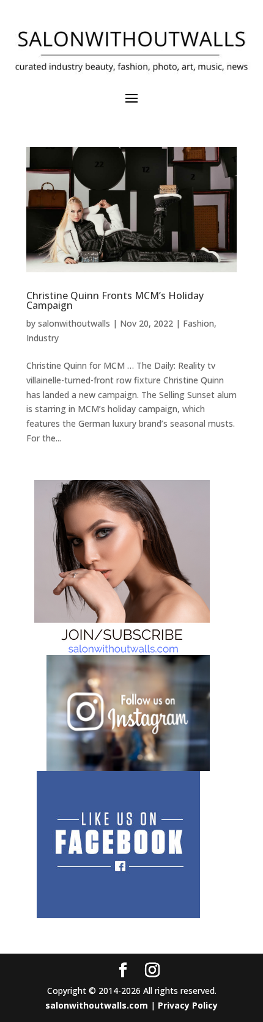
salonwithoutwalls (74, 323)
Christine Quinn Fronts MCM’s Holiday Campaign (115, 300)
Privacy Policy (188, 1005)
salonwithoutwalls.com (96, 1005)
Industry (42, 338)
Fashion (198, 323)
